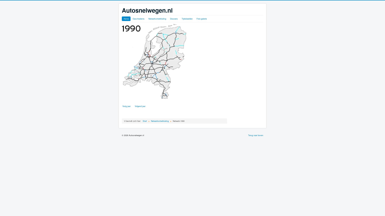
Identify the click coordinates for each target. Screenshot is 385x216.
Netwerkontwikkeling (157, 18)
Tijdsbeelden (187, 18)
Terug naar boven (255, 135)
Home (126, 18)
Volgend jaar (140, 106)
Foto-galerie (202, 18)
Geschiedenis (139, 18)
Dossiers (174, 18)
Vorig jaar (126, 106)
